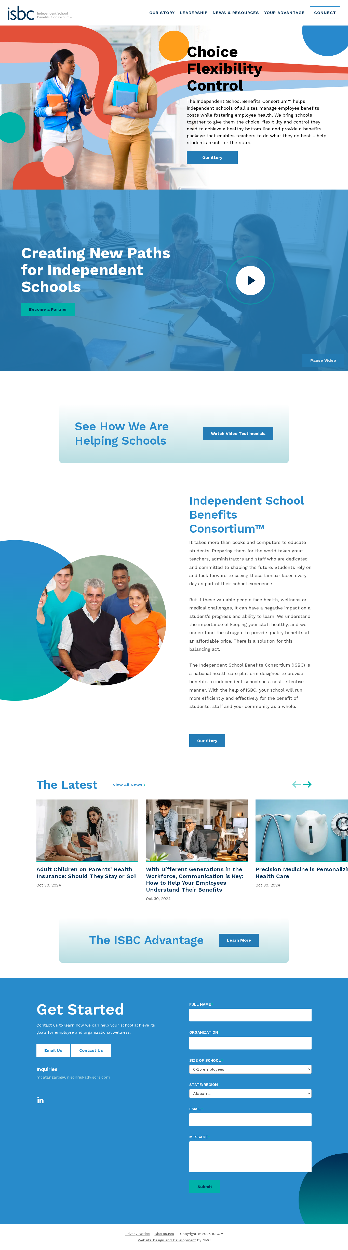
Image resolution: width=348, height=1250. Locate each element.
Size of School (206, 1060)
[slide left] (296, 784)
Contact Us (91, 1050)
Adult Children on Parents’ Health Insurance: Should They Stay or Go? (86, 872)
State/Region (204, 1084)
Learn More (239, 940)
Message (199, 1137)
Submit (204, 1186)
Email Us (53, 1050)
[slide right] (307, 784)
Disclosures (164, 1234)
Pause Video (323, 360)
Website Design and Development (167, 1240)
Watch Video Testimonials (238, 433)
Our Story (212, 157)
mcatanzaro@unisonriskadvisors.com (73, 1077)
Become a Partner (48, 309)
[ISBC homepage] (40, 13)
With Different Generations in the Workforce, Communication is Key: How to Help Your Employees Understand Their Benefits (194, 879)
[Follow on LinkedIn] (40, 1100)
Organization (204, 1032)
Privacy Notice (137, 1234)
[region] (192, 851)
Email (196, 1109)
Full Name (201, 1004)
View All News (127, 784)
